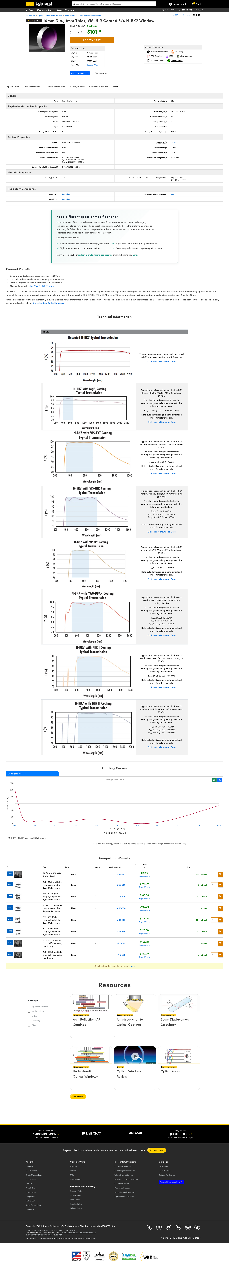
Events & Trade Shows (34, 1175)
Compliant (66, 194)
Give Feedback (75, 1179)
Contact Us (199, 10)
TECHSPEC (30, 1200)
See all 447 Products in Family (180, 15)
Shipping (73, 1166)
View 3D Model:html (159, 51)
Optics (40, 15)
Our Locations (31, 1179)
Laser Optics (75, 1199)
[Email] (193, 14)
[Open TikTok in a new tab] (197, 1228)
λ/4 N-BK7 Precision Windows (90, 15)
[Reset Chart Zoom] (214, 780)
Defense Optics (76, 1208)
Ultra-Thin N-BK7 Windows (41, 286)
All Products (30, 15)
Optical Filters (75, 1195)
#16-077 (121, 943)
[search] (114, 3)
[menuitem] (32, 9)
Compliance (30, 1196)
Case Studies (31, 1192)
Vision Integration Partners (124, 1170)
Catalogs (163, 1166)
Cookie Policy (43, 1230)
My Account (179, 4)
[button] (187, 9)
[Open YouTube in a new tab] (168, 1228)
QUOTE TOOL (178, 1134)
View (173, 194)
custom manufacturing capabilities (95, 254)
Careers (29, 1183)
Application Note (40, 1006)
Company (70, 9)
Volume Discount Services (123, 1175)
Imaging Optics (76, 1204)
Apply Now (170, 1182)
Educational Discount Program (126, 1179)
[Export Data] (219, 780)
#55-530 (121, 908)
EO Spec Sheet (157, 60)
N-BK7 (173, 142)
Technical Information (54, 86)
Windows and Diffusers (53, 15)
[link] (197, 2)
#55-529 (121, 884)
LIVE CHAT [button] (93, 1133)
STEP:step (178, 51)
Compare (102, 73)
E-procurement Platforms (124, 1196)
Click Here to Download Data (161, 361)
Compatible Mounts (98, 86)
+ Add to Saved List (80, 73)
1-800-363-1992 (186, 10)
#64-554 (121, 874)
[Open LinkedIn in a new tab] (178, 1228)
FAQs (72, 1175)
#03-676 (121, 896)
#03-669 (121, 919)
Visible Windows (70, 15)
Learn (59, 9)
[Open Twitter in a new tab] (159, 1228)
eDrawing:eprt (186, 56)
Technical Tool (38, 1011)
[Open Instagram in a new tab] (188, 1228)
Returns (73, 1170)
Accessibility (72, 1230)
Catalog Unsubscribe (167, 1175)
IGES (171, 56)
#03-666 (121, 931)
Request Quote (93, 65)
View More (78, 1096)
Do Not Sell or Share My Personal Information (77, 1232)
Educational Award (121, 1183)
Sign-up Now (156, 1150)
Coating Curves (77, 86)
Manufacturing (44, 9)
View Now (91, 1027)
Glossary (36, 1020)
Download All (176, 60)
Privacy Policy (31, 1230)
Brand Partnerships (33, 1205)
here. (135, 254)
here (133, 966)
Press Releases (31, 1188)
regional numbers (50, 1137)
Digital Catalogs (165, 1170)
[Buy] (220, 874)
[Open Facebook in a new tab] (149, 1228)
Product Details (32, 86)
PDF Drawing (156, 56)
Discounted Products (122, 1188)
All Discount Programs (122, 1166)
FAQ (34, 1025)
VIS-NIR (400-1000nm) (17, 774)
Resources (117, 86)
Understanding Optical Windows (48, 303)
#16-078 (121, 954)
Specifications (14, 86)
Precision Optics (76, 1191)
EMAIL (138, 1133)
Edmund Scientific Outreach (124, 1192)
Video (34, 1015)
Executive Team (31, 1170)
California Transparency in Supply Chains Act (44, 1235)
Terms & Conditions (58, 1230)
